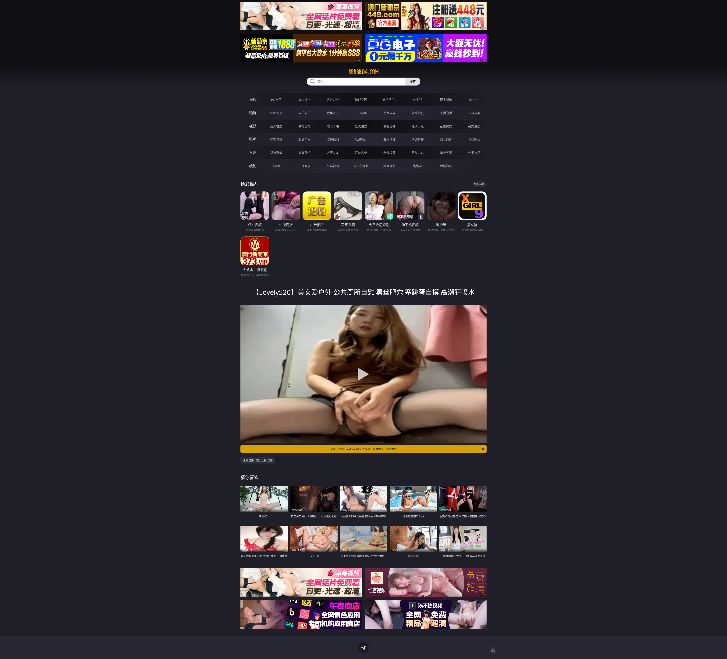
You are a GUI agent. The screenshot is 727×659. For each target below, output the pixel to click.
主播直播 (446, 113)
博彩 (252, 99)
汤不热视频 (361, 166)
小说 (252, 152)
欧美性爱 (361, 126)
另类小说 (418, 153)
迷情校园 (389, 153)
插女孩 (276, 166)
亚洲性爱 (276, 126)
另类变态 (474, 126)
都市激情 (276, 153)
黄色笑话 (446, 153)
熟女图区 (446, 139)
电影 (252, 126)
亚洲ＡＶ (276, 113)
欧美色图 (333, 139)
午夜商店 (304, 166)
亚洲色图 (304, 139)
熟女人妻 (389, 113)
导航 (252, 165)
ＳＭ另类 (474, 113)
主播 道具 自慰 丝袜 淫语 (258, 460)
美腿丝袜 (389, 139)
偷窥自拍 (276, 139)
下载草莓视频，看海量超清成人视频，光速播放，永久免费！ (363, 449)
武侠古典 (361, 153)
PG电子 (276, 100)
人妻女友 (333, 153)
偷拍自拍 (304, 126)
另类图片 (474, 139)
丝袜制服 (418, 113)
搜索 (413, 81)
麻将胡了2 (389, 100)
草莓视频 (333, 166)
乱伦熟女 (446, 126)
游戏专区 (361, 100)
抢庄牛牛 (474, 100)
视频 (252, 112)
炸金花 (417, 100)
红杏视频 (389, 166)
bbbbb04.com (363, 72)
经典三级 (418, 126)
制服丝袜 (389, 126)
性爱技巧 (474, 153)
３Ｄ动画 (361, 113)
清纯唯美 (418, 139)
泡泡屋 (417, 166)
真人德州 (304, 100)
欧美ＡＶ (333, 113)
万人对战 (333, 100)
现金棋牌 (446, 100)
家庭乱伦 (304, 153)
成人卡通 (333, 126)
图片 (252, 139)
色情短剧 (446, 166)
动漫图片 (361, 139)
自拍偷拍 (304, 113)
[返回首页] (493, 650)
